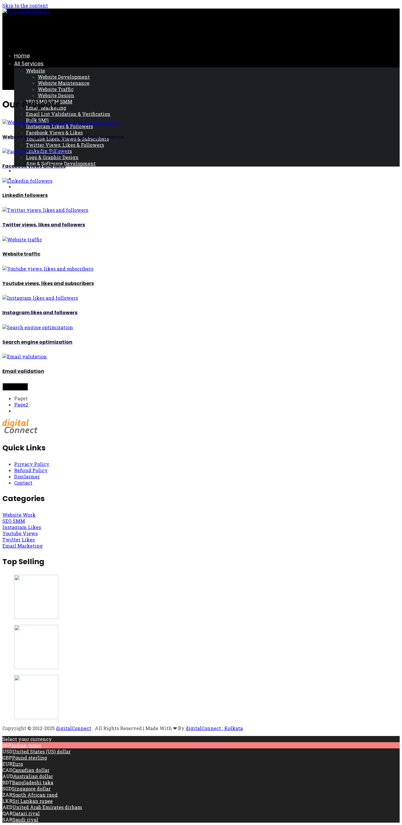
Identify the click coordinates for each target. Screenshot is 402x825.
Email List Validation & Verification (68, 114)
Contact (23, 483)
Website (35, 70)
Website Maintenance (63, 83)
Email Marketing (22, 546)
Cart (20, 170)
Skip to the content (25, 5)
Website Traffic (56, 89)
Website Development (64, 77)
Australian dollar (33, 776)
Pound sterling (29, 758)
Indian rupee (26, 745)
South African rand (35, 795)
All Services (29, 63)
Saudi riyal (25, 819)
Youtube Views (20, 533)
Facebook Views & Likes (54, 132)
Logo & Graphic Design (52, 157)
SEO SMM (13, 521)
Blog (20, 186)
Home (22, 55)
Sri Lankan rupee (32, 801)
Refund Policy (31, 470)
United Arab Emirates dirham (47, 807)
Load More (15, 386)
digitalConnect (73, 728)
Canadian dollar (30, 770)
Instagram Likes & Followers (59, 126)
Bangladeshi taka (32, 782)
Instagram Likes (21, 527)
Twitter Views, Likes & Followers (65, 145)
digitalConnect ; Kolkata (214, 728)
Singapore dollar (31, 789)
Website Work (19, 515)
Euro (17, 764)
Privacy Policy (31, 464)
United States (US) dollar (41, 751)
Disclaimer (27, 476)
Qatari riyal (26, 813)
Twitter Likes (18, 539)
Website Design (56, 95)
